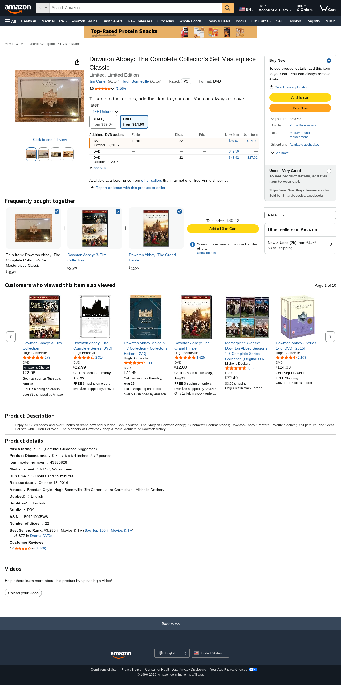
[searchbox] (136, 8)
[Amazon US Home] (121, 655)
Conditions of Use (104, 669)
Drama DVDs (41, 536)
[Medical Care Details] (66, 21)
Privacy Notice (131, 669)
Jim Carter (98, 81)
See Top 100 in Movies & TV (108, 530)
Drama (76, 44)
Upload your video (23, 593)
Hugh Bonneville (135, 81)
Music (330, 21)
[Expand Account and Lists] (290, 10)
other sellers (151, 180)
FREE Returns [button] (102, 111)
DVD (63, 44)
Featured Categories (41, 44)
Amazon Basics (84, 21)
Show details (206, 253)
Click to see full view (50, 139)
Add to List (276, 215)
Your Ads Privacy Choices (228, 669)
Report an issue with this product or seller (130, 188)
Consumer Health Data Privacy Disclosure (175, 669)
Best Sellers (113, 21)
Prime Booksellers (303, 125)
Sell (279, 21)
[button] (10, 21)
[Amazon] (18, 8)
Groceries (165, 21)
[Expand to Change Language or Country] (252, 10)
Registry (313, 21)
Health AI (28, 21)
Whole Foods (190, 21)
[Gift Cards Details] (271, 21)
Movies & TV (14, 44)
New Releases (140, 21)
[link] (94, 228)
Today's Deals (218, 21)
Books (241, 21)
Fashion (294, 21)
